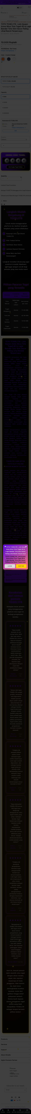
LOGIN (10, 566)
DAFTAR (21, 566)
